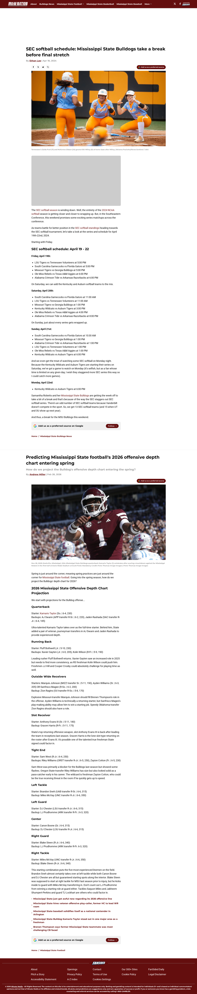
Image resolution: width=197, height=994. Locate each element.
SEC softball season (47, 210)
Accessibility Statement (43, 979)
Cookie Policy (129, 974)
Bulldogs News (46, 4)
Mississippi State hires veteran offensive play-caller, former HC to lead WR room (75, 905)
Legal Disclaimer (157, 974)
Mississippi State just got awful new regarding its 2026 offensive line (72, 899)
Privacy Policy (74, 974)
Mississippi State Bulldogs (75, 395)
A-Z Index (72, 979)
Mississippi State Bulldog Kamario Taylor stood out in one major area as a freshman (75, 921)
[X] (175, 4)
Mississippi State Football (52, 950)
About (33, 4)
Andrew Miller (37, 474)
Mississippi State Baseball (129, 4)
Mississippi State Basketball (100, 4)
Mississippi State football (55, 577)
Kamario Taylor (48, 613)
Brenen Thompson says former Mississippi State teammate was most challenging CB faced (73, 928)
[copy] (48, 67)
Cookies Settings (102, 979)
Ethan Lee (35, 60)
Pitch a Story (37, 974)
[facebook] (180, 4)
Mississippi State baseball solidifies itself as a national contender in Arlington (71, 913)
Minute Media (17, 986)
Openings (72, 969)
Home (34, 436)
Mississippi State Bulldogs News (56, 436)
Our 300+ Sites (129, 969)
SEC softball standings (87, 228)
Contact (97, 969)
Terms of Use (100, 974)
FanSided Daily (156, 969)
